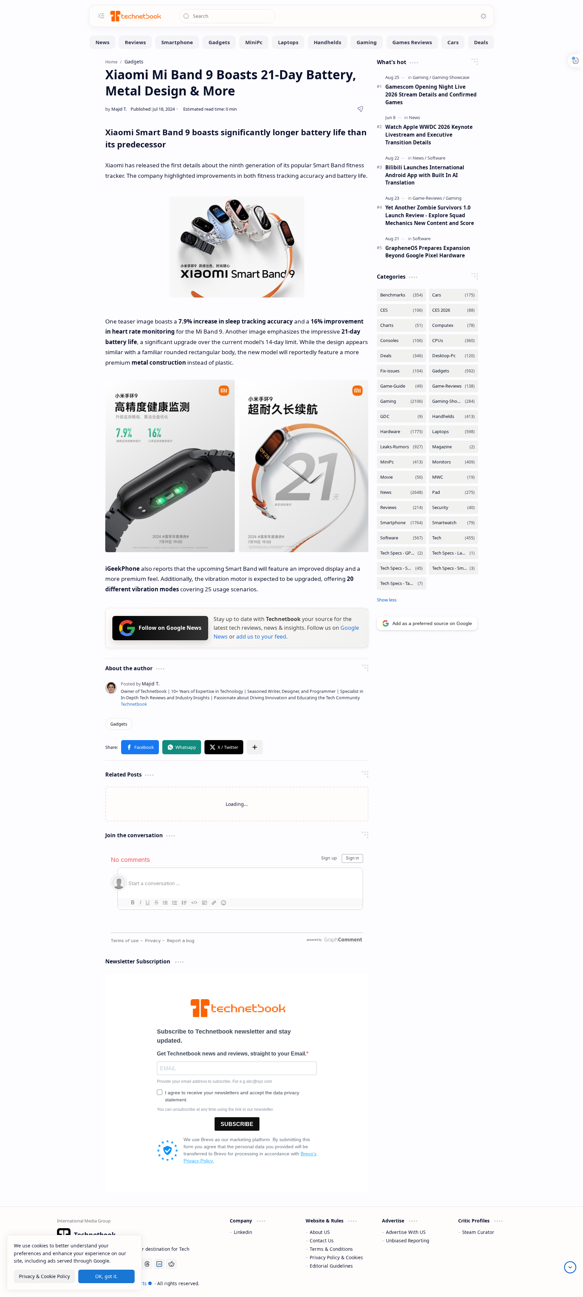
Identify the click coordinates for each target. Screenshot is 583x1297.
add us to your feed (261, 636)
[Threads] (147, 1264)
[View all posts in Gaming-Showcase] (453, 401)
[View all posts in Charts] (401, 325)
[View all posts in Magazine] (453, 447)
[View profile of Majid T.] (140, 683)
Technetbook (134, 704)
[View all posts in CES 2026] (453, 310)
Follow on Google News (170, 627)
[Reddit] (171, 1264)
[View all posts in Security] (453, 507)
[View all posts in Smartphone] (401, 522)
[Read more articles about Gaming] (422, 77)
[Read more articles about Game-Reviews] (429, 198)
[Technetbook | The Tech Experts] (135, 16)
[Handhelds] (327, 42)
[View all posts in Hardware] (401, 431)
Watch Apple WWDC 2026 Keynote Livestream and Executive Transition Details (429, 134)
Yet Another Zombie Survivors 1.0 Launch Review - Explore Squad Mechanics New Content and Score (429, 215)
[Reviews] (135, 42)
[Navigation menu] (101, 16)
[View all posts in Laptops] (453, 431)
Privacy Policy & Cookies (336, 1257)
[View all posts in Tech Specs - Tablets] (401, 583)
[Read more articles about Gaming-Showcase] (450, 77)
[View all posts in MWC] (453, 477)
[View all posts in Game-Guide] (401, 386)
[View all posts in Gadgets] (453, 371)
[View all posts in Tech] (453, 538)
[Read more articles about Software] (436, 158)
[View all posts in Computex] (453, 325)
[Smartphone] (177, 42)
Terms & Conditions (331, 1249)
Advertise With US (405, 1232)
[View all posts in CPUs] (453, 340)
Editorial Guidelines (331, 1266)
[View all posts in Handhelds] (453, 416)
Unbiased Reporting (407, 1240)
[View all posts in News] (401, 492)
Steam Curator (478, 1232)
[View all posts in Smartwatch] (453, 522)
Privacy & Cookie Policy (44, 1276)
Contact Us (322, 1240)
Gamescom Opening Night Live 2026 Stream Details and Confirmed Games (431, 94)
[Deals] (481, 42)
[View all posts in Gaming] (401, 401)
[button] (140, 747)
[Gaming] (367, 42)
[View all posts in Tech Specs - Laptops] (453, 553)
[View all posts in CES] (401, 310)
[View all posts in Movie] (401, 477)
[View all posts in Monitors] (453, 462)
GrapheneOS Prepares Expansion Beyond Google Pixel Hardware (427, 252)
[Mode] (483, 16)
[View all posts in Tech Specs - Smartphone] (401, 568)
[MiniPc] (254, 42)
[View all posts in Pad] (453, 492)
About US (320, 1232)
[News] (102, 42)
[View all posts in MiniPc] (401, 462)
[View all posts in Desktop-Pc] (453, 355)
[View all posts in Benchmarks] (401, 295)
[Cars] (453, 42)
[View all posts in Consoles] (401, 340)
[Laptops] (288, 42)
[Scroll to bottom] (570, 1267)
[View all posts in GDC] (401, 416)
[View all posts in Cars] (453, 295)
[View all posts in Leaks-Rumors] (401, 447)
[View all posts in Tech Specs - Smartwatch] (453, 568)
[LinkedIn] (159, 1264)
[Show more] (386, 599)
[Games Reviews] (412, 42)
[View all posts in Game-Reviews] (453, 386)
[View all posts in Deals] (401, 355)
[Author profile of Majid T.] (116, 109)
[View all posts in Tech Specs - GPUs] (401, 553)
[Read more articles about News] (414, 117)
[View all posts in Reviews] (401, 507)
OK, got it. (106, 1276)
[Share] (360, 109)
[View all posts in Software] (401, 538)
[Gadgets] (219, 42)
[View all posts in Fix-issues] (401, 371)
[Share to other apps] (255, 747)
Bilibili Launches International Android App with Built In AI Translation (424, 175)
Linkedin (243, 1232)
